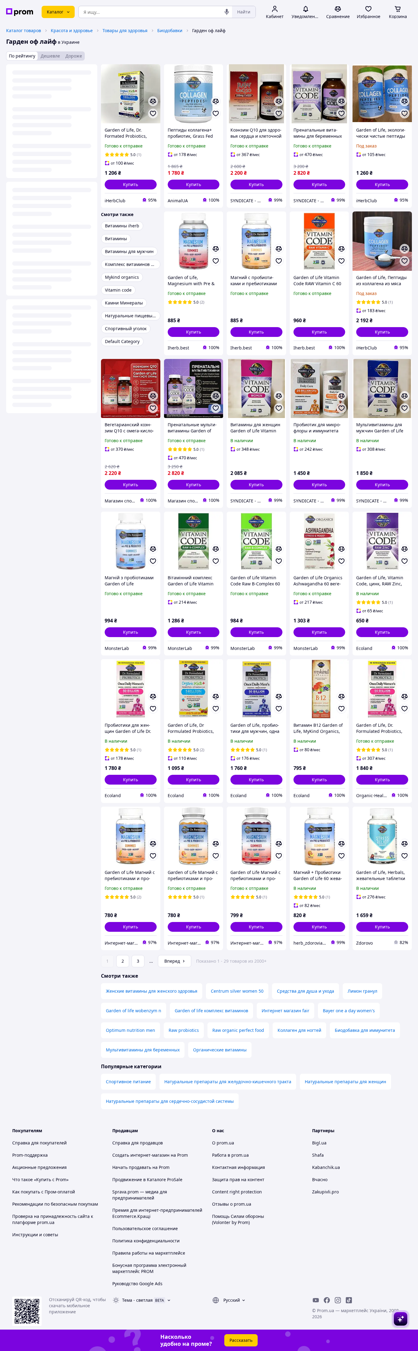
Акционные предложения (39, 1167)
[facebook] (326, 1300)
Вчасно (319, 1179)
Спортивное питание (128, 1081)
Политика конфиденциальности (146, 1241)
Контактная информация (238, 1167)
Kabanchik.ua (326, 1167)
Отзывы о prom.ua (231, 1204)
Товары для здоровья (125, 30)
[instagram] (337, 1300)
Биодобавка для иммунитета (365, 1030)
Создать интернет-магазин (141, 1155)
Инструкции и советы (35, 1234)
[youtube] (315, 1300)
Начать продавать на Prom (141, 1167)
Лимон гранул (362, 991)
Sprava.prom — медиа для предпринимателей (139, 1195)
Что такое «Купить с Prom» (40, 1179)
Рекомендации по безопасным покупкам (55, 1204)
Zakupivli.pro (325, 1192)
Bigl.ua (319, 1143)
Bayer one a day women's (349, 1010)
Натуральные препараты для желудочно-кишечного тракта (227, 1081)
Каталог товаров (23, 30)
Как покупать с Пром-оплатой (43, 1192)
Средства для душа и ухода (305, 991)
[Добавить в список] (153, 113)
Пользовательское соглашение (145, 1228)
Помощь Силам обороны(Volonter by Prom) (238, 1219)
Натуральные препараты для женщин (345, 1081)
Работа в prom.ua (230, 1155)
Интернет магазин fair (285, 1010)
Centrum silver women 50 (237, 991)
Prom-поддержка (30, 1155)
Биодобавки (169, 30)
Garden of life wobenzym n (133, 1010)
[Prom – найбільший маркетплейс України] (19, 12)
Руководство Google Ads (137, 1283)
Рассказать (241, 1340)
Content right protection (237, 1192)
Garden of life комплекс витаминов (211, 1010)
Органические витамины (220, 1050)
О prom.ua (223, 1143)
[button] (131, 184)
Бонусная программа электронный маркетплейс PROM (149, 1268)
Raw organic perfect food (238, 1030)
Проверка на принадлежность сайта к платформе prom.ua (52, 1219)
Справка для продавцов (137, 1143)
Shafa (318, 1155)
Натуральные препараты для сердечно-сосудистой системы (170, 1101)
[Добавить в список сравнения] (153, 101)
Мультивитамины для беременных (143, 1050)
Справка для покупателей (39, 1143)
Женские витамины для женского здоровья (151, 991)
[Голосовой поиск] (227, 12)
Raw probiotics (184, 1030)
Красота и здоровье (72, 30)
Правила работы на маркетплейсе (148, 1253)
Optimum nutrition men (130, 1030)
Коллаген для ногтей (299, 1030)
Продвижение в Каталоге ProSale (147, 1179)
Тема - (137, 1300)
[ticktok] (349, 1300)
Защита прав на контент (238, 1179)
